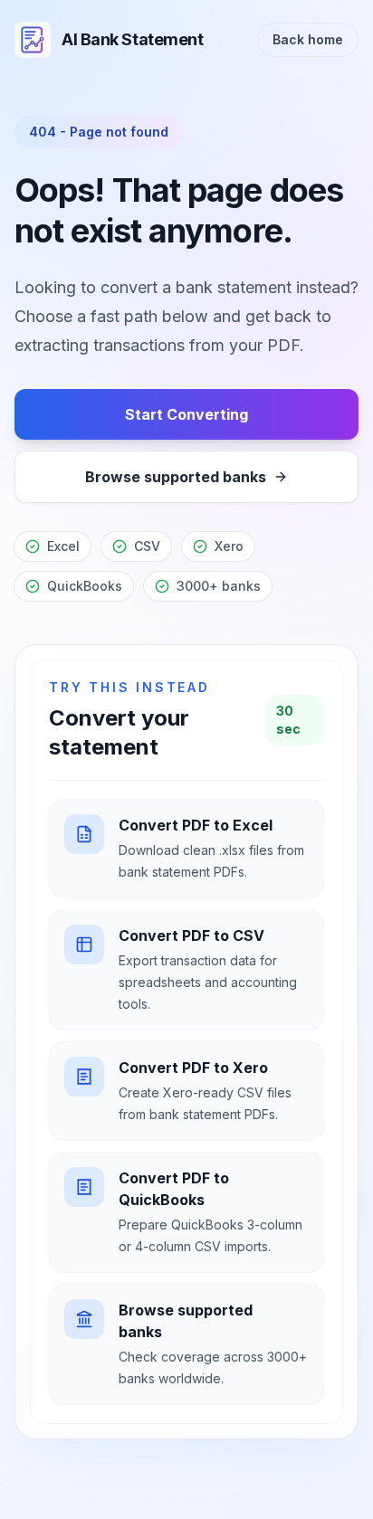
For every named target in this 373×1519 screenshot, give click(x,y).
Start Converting (186, 414)
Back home (308, 39)
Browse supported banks (175, 477)
